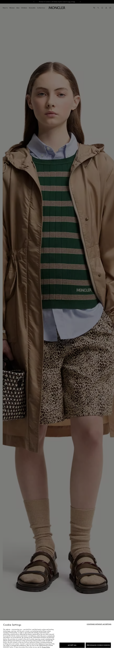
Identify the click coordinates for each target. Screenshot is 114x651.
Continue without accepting (99, 624)
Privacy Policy (46, 647)
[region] (57, 635)
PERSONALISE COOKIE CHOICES (98, 645)
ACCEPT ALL (72, 645)
